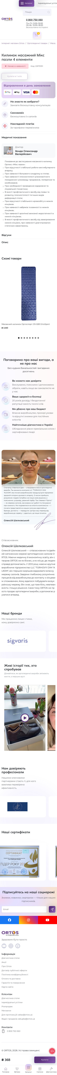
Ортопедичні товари (37, 43)
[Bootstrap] (28, 933)
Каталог (28, 3)
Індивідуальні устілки (12, 1002)
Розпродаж (7, 1006)
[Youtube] (47, 920)
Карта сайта (7, 987)
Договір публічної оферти (14, 970)
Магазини (6, 1010)
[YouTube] (4, 946)
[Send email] (52, 909)
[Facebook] (9, 920)
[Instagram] (28, 920)
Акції (4, 962)
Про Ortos (7, 966)
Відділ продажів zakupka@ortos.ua (18, 1019)
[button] (28, 1070)
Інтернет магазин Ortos (13, 43)
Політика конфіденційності (15, 974)
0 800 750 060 (34, 19)
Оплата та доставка (11, 978)
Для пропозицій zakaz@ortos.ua (17, 1015)
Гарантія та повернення (13, 983)
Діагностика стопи (11, 958)
